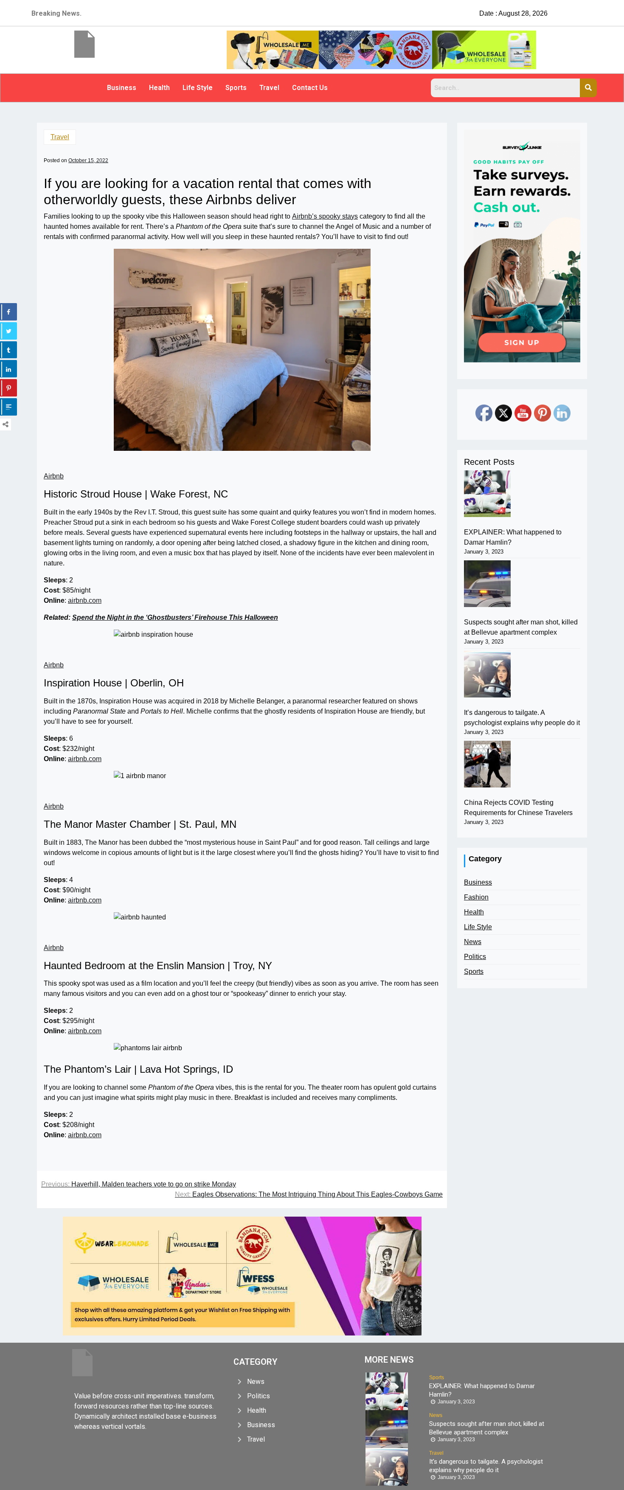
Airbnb (54, 476)
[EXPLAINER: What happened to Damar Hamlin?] (487, 493)
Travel (269, 88)
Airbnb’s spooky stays (325, 216)
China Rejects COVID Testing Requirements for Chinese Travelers (518, 807)
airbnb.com (84, 600)
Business (121, 88)
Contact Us (310, 88)
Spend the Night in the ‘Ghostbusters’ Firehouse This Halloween (175, 617)
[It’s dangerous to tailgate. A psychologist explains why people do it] (487, 674)
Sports (236, 88)
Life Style (198, 88)
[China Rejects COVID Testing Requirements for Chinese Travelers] (487, 764)
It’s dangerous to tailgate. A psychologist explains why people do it (522, 717)
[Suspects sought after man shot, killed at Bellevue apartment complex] (487, 583)
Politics (475, 956)
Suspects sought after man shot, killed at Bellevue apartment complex (521, 627)
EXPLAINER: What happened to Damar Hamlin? (513, 537)
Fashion (476, 897)
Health (159, 88)
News (472, 941)
